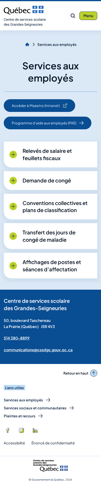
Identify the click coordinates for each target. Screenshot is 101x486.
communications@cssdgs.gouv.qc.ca (38, 349)
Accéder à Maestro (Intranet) (36, 107)
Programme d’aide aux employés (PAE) (44, 123)
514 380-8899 (17, 338)
